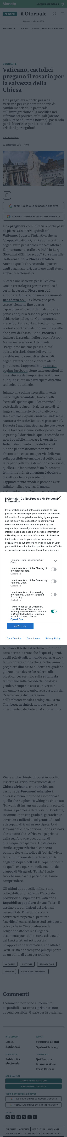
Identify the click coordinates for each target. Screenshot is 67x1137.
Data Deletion (14, 638)
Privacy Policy (53, 638)
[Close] (60, 499)
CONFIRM (20, 626)
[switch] (54, 569)
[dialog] (33, 568)
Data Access (33, 638)
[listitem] (33, 561)
